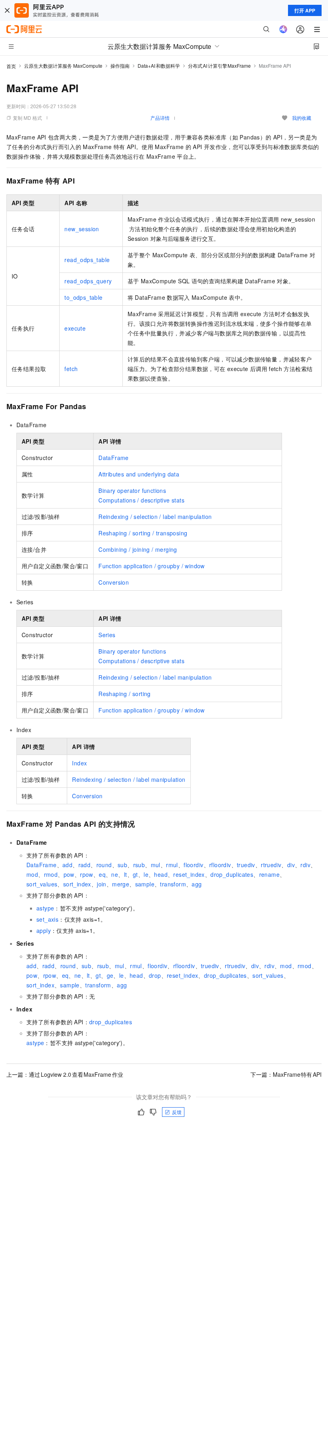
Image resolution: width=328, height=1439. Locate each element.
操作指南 (120, 65)
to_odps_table (83, 297)
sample (144, 884)
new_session (81, 229)
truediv (246, 865)
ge (110, 975)
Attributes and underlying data (138, 474)
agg (197, 884)
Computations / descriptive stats (141, 500)
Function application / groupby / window (151, 566)
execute (75, 328)
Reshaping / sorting (124, 694)
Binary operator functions (132, 490)
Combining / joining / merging (137, 549)
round (104, 865)
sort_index (77, 884)
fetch (71, 369)
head (161, 874)
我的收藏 (301, 117)
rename (269, 874)
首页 (11, 66)
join (101, 884)
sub (122, 865)
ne (114, 874)
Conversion (113, 582)
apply (43, 930)
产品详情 (160, 117)
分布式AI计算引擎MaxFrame (219, 65)
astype (45, 908)
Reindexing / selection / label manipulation (155, 517)
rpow (86, 874)
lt (125, 874)
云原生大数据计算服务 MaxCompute (63, 65)
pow (69, 874)
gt (135, 874)
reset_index (188, 874)
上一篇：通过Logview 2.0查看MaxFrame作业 (64, 1074)
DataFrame (113, 458)
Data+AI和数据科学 (159, 65)
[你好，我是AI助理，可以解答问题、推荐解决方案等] (283, 29)
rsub (139, 865)
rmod (51, 874)
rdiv (305, 865)
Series (106, 635)
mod (32, 874)
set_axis (47, 919)
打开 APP (304, 10)
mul (155, 865)
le (146, 874)
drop (155, 975)
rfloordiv (220, 865)
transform (173, 884)
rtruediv (271, 865)
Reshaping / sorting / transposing (142, 533)
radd (84, 865)
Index (79, 763)
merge (120, 884)
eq (102, 874)
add (67, 865)
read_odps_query (88, 281)
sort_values (41, 884)
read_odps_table (87, 260)
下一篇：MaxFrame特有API (286, 1074)
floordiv (193, 865)
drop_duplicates (231, 874)
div (291, 865)
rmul (172, 865)
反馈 (177, 1111)
